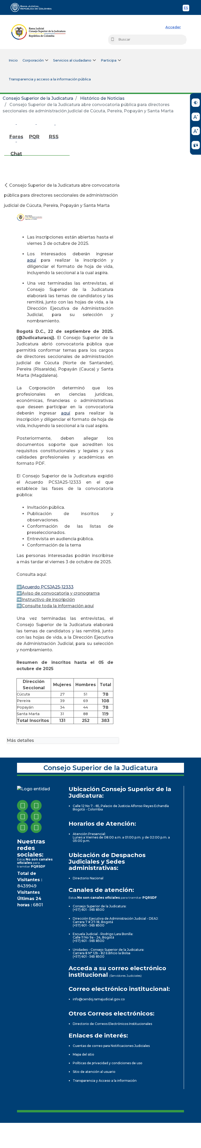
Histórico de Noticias (102, 98)
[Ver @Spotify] (36, 827)
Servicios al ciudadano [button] (72, 60)
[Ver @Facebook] (22, 805)
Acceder (173, 27)
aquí (31, 260)
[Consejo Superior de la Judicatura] (38, 32)
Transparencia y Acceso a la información (105, 1081)
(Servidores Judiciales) (125, 976)
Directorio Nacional (88, 878)
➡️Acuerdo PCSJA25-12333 (45, 586)
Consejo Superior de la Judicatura (38, 98)
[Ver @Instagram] (36, 805)
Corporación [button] (33, 60)
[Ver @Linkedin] (22, 827)
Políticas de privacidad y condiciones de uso (107, 1063)
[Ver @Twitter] (22, 816)
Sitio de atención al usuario (94, 1072)
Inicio (13, 60)
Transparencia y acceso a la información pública (50, 79)
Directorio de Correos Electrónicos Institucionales (112, 1024)
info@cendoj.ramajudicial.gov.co (99, 999)
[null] (6, 185)
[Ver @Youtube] (36, 816)
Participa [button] (108, 60)
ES (186, 8)
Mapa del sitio (83, 1054)
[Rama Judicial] (33, 7)
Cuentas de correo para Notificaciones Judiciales (111, 1046)
